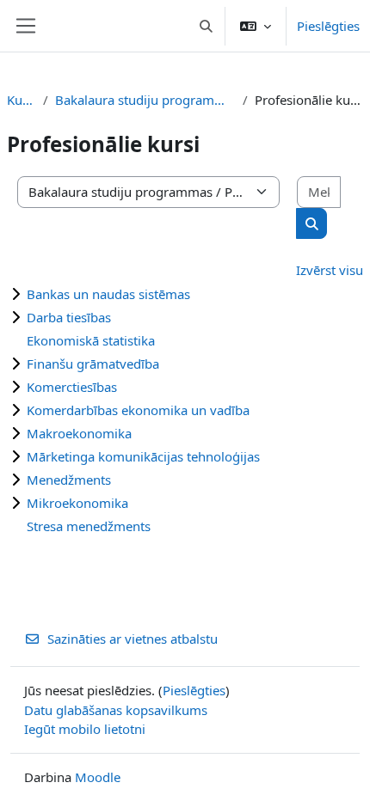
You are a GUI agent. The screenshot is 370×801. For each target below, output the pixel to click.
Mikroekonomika (77, 502)
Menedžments (69, 479)
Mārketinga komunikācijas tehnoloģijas (143, 456)
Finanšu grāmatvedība (93, 363)
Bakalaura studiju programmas (145, 99)
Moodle (97, 777)
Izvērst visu (329, 269)
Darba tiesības (69, 317)
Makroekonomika (79, 433)
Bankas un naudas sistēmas (108, 294)
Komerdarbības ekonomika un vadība (138, 410)
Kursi (21, 99)
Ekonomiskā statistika (91, 340)
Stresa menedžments (89, 526)
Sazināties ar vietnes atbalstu (132, 638)
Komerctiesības (72, 386)
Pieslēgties (328, 25)
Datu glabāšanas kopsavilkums (115, 709)
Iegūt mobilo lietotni (84, 728)
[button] (207, 26)
